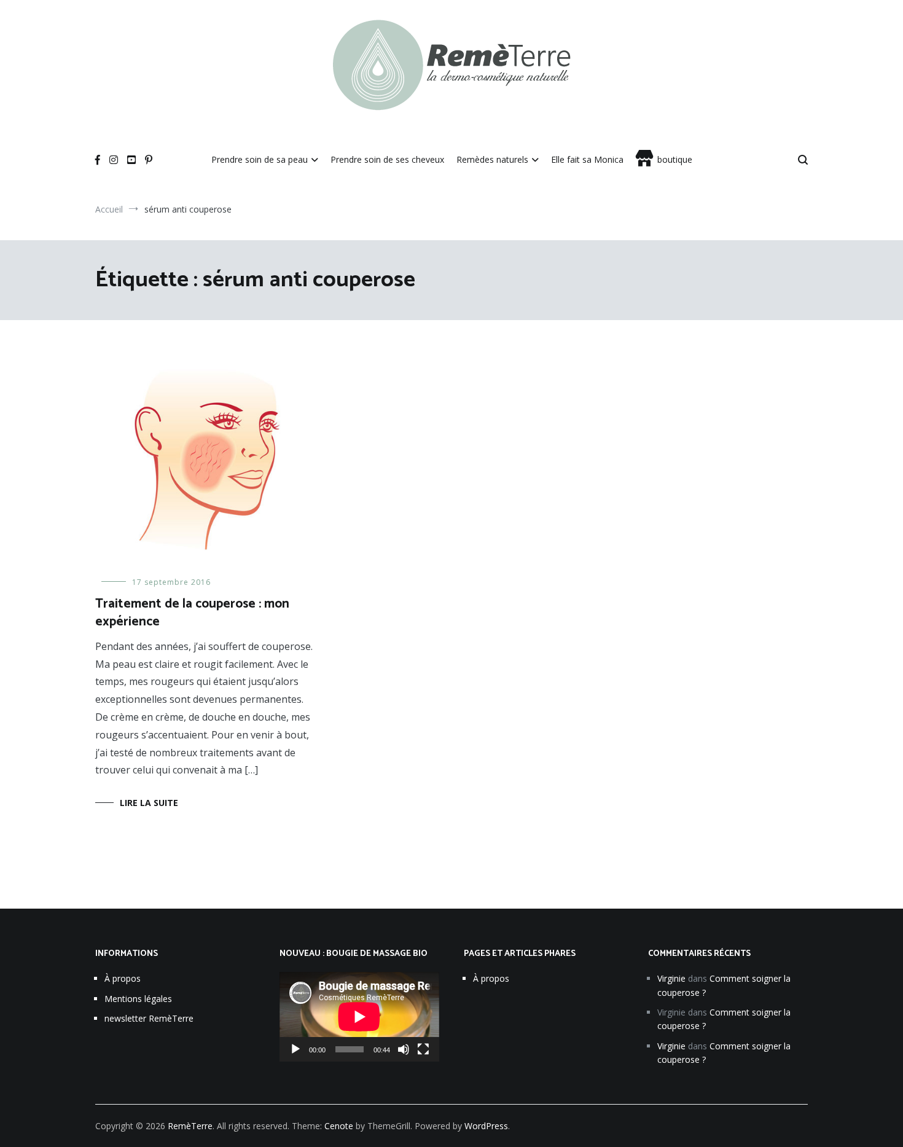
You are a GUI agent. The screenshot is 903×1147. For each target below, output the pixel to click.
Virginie (671, 978)
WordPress (486, 1126)
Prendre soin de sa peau (259, 159)
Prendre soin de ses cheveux (387, 159)
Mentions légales (138, 998)
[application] (359, 1017)
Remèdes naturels (492, 159)
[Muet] (403, 1049)
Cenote (338, 1126)
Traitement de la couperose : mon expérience (192, 612)
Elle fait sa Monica (587, 159)
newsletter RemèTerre (149, 1018)
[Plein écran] (423, 1049)
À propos (122, 978)
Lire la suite (149, 802)
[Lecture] (295, 1049)
